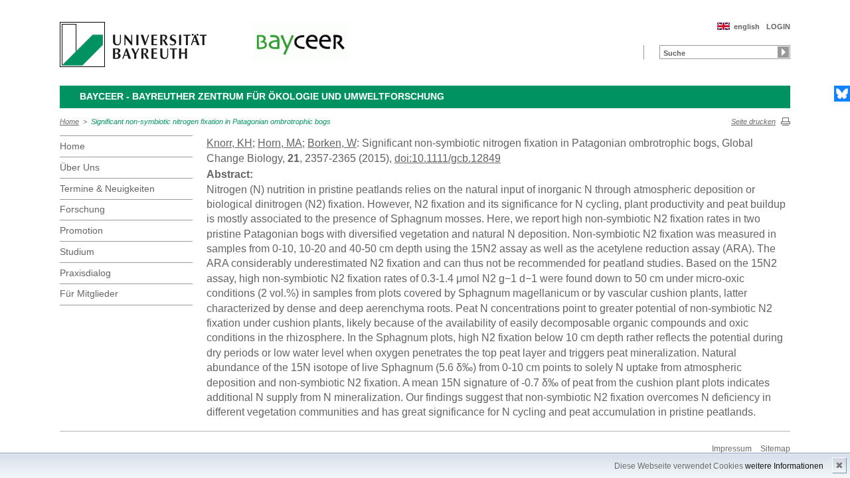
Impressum (732, 448)
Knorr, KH (229, 143)
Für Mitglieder (89, 293)
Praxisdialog (85, 273)
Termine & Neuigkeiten (107, 188)
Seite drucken (753, 121)
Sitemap (775, 448)
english (747, 27)
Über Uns (80, 167)
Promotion (81, 230)
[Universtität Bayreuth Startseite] (133, 44)
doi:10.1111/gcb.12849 (447, 158)
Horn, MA (280, 143)
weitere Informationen (784, 466)
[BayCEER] (300, 42)
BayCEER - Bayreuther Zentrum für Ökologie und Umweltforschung (262, 96)
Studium (77, 251)
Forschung (82, 209)
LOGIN (778, 27)
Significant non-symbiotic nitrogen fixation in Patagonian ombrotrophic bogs (211, 121)
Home (69, 121)
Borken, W (332, 143)
